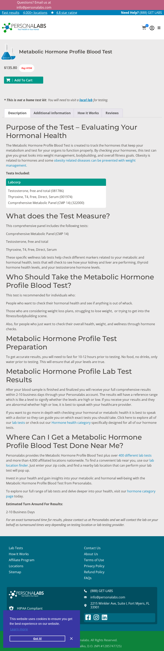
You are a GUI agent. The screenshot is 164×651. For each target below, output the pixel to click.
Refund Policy (94, 572)
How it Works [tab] (88, 113)
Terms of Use (94, 560)
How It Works (19, 554)
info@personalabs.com (34, 7)
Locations (16, 566)
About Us (91, 554)
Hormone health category (71, 422)
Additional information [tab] (52, 113)
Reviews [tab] (112, 113)
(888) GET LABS (151, 12)
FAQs (88, 578)
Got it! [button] (37, 638)
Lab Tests (16, 548)
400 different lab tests (135, 455)
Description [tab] (17, 113)
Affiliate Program (21, 560)
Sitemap (15, 572)
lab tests (18, 422)
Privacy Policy (94, 566)
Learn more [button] (19, 629)
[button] (144, 28)
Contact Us (92, 548)
